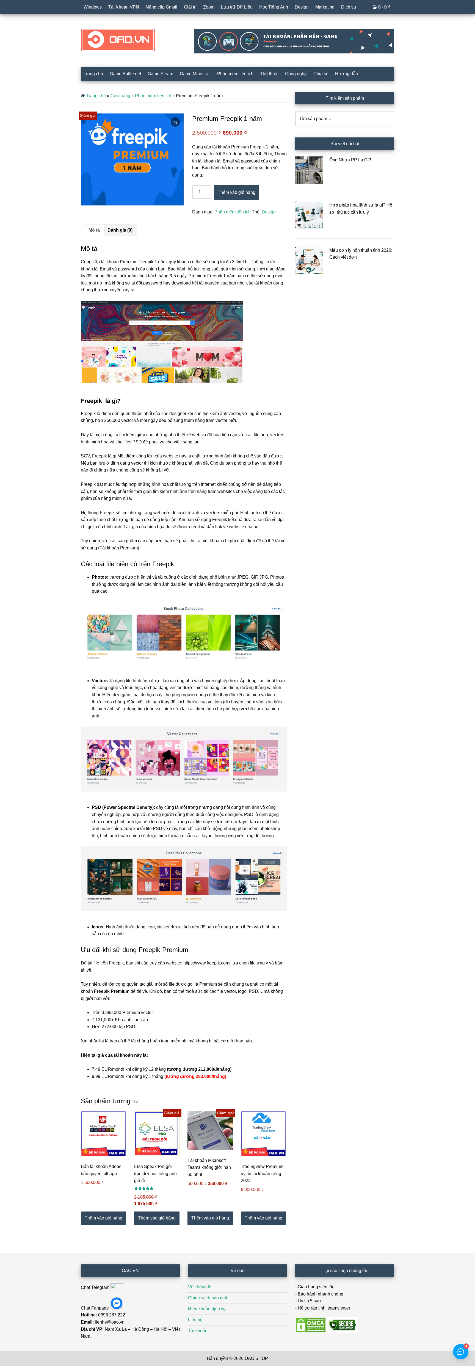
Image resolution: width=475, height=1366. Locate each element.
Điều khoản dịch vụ (207, 1308)
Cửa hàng (120, 95)
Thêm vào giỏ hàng (236, 192)
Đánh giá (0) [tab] (119, 230)
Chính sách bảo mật (207, 1297)
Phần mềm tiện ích (153, 95)
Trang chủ (96, 95)
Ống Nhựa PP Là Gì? (350, 160)
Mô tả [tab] (94, 230)
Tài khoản (198, 1330)
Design (269, 212)
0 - (384, 7)
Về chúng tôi (200, 1286)
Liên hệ (195, 1319)
